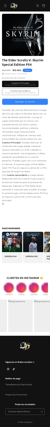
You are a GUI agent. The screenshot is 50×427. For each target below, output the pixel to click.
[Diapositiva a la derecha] (46, 239)
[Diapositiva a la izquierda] (3, 239)
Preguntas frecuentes (16, 394)
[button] (5, 6)
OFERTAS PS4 (11, 256)
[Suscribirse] (41, 412)
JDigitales (28, 422)
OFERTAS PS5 (32, 256)
